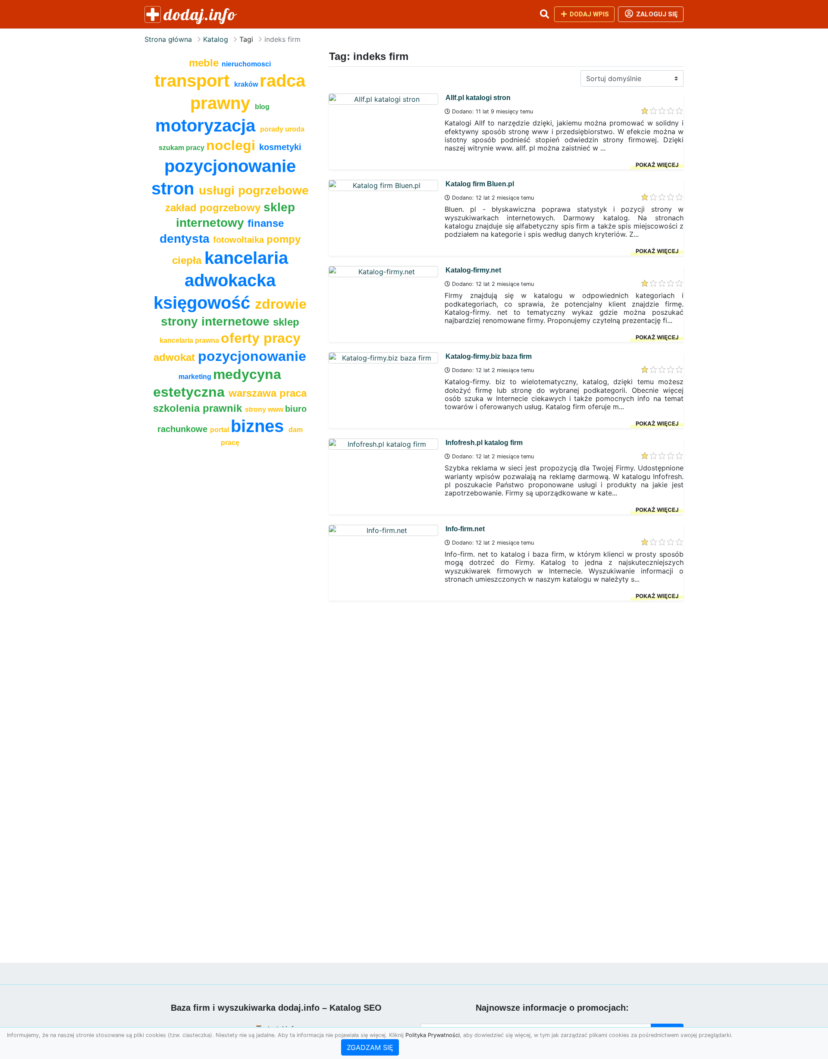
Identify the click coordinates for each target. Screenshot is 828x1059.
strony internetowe (217, 321)
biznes (260, 426)
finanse (266, 223)
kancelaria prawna (190, 340)
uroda (294, 129)
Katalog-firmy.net (473, 270)
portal (220, 429)
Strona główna (168, 39)
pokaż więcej (657, 164)
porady (272, 129)
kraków (247, 84)
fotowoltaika (240, 239)
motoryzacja (207, 125)
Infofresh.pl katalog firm (484, 442)
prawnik (224, 408)
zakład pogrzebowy (214, 207)
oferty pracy (261, 338)
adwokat (176, 357)
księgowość (204, 302)
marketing (196, 376)
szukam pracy (182, 147)
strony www (265, 409)
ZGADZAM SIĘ (370, 1047)
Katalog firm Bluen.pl (479, 184)
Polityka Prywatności (432, 1035)
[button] (544, 14)
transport (194, 80)
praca (293, 393)
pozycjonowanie (252, 356)
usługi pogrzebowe (254, 190)
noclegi (232, 145)
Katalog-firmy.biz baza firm (488, 356)
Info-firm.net (465, 529)
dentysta (186, 238)
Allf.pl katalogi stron (478, 97)
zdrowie (281, 304)
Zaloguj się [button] (656, 14)
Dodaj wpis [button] (588, 14)
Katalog (215, 39)
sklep (286, 322)
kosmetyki (280, 147)
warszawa (254, 393)
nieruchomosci (246, 64)
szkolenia (178, 408)
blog (262, 106)
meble (205, 63)
